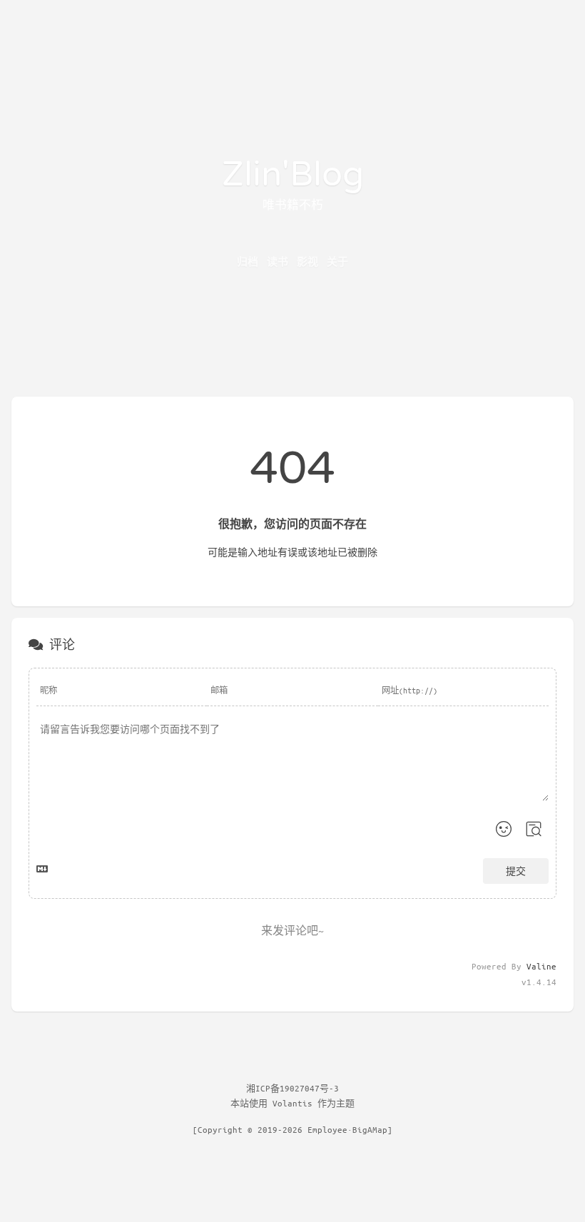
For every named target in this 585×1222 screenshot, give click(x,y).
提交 (516, 871)
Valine (541, 966)
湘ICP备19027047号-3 (292, 1088)
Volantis (292, 1103)
